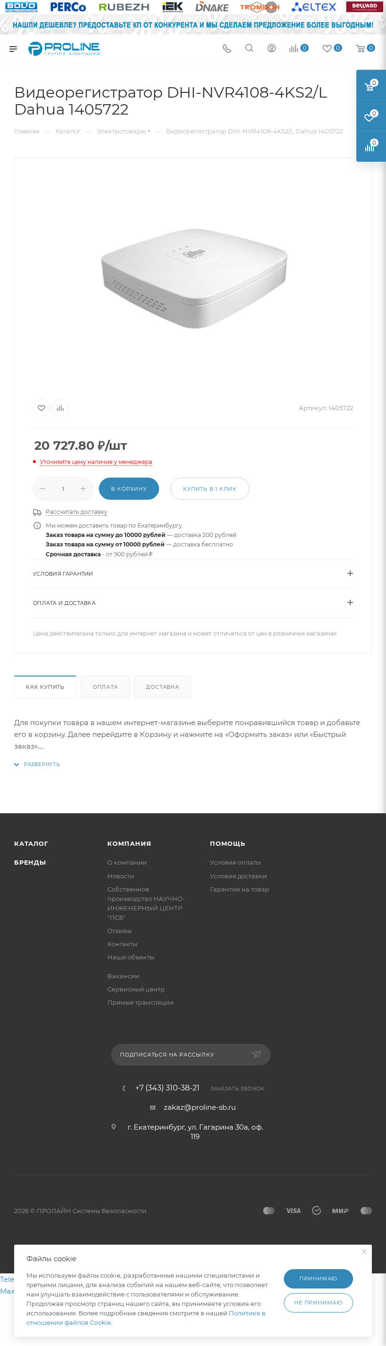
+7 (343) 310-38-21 (167, 1088)
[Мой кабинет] (271, 49)
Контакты (122, 944)
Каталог (31, 843)
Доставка (162, 687)
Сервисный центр (136, 989)
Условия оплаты (235, 862)
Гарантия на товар (239, 889)
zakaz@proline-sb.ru (200, 1107)
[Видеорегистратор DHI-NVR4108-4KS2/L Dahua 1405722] (193, 277)
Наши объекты (130, 957)
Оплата (105, 687)
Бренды (30, 862)
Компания (129, 843)
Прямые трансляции (140, 1002)
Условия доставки (238, 876)
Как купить (45, 687)
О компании (127, 862)
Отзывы (119, 930)
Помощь (227, 843)
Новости (120, 876)
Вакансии (123, 976)
